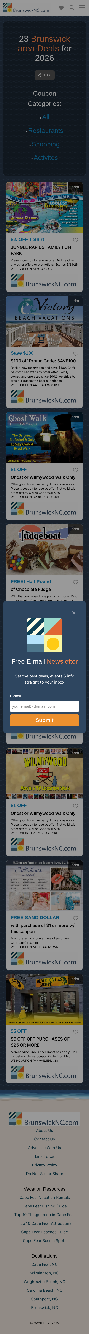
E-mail (15, 696)
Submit (45, 720)
